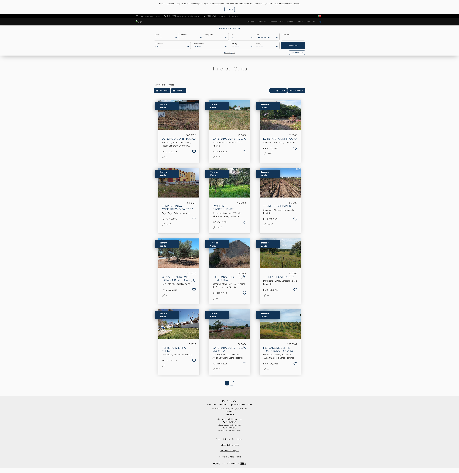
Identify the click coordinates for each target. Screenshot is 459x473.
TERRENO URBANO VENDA (174, 349)
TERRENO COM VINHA (277, 206)
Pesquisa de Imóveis (228, 28)
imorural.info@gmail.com (149, 16)
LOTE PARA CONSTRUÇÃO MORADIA (229, 349)
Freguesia (209, 35)
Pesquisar (293, 45)
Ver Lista (180, 90)
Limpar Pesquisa (297, 52)
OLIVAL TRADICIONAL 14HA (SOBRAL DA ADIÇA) (178, 278)
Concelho (183, 35)
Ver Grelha (163, 90)
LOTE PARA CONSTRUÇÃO (179, 138)
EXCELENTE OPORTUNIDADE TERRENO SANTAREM (226, 209)
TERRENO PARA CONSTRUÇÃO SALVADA (177, 208)
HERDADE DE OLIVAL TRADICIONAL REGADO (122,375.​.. (278, 351)
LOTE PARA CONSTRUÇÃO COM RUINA (229, 278)
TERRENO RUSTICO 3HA (278, 277)
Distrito (158, 35)
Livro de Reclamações (229, 451)
